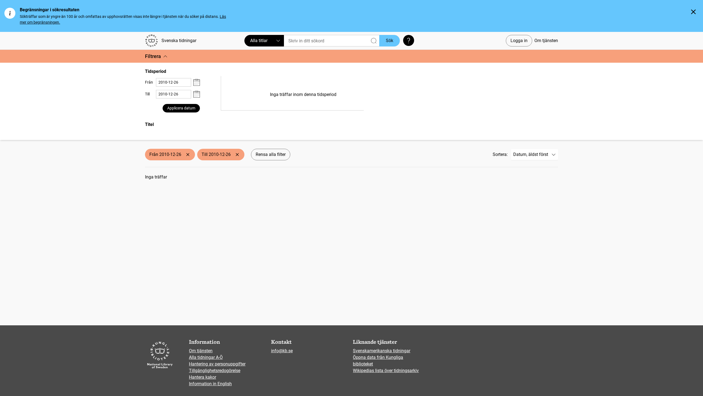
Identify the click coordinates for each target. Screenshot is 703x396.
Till (147, 94)
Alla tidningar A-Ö (206, 357)
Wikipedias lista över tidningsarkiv (386, 370)
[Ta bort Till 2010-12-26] (237, 154)
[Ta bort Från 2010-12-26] (188, 154)
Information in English (210, 383)
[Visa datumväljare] (196, 82)
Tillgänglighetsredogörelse (214, 370)
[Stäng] (693, 12)
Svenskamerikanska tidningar (381, 350)
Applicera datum (181, 108)
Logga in (519, 40)
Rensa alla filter (271, 154)
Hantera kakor (202, 377)
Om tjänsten (546, 40)
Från (149, 82)
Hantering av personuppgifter (217, 364)
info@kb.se (282, 350)
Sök (389, 40)
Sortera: (500, 154)
